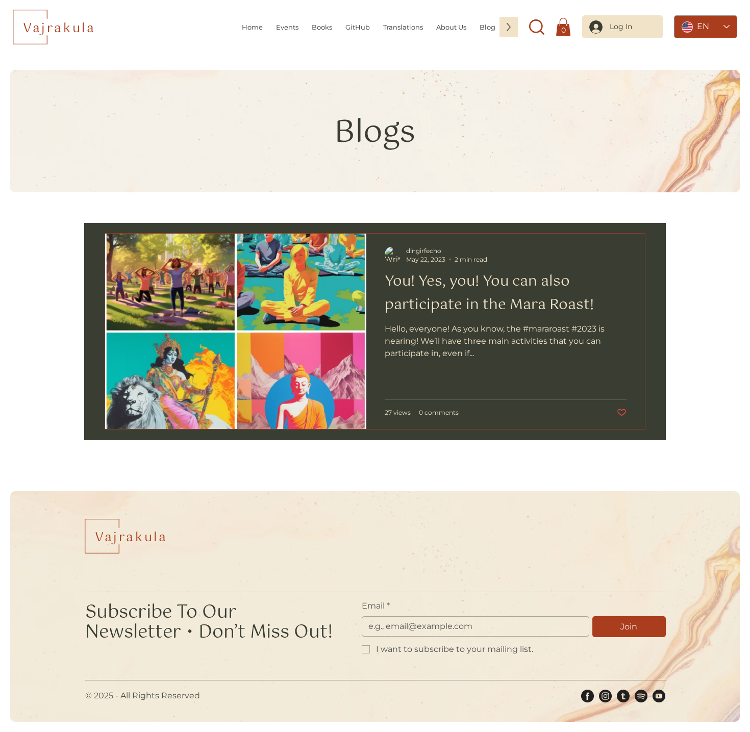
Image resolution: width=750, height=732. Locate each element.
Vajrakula (59, 28)
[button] (451, 27)
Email (376, 606)
